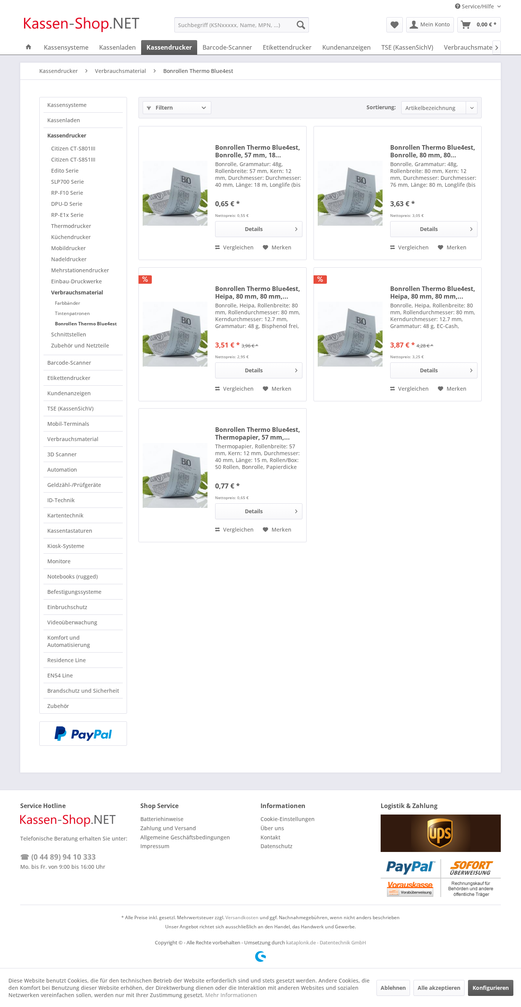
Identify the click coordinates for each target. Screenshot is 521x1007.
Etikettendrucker (68, 377)
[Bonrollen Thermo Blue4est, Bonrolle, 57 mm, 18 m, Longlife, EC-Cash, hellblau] (175, 193)
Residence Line (66, 660)
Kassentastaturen (69, 530)
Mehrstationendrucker (80, 270)
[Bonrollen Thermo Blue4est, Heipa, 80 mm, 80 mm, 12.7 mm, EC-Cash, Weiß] (350, 334)
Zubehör (58, 706)
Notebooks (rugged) (72, 576)
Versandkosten (242, 917)
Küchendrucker (71, 237)
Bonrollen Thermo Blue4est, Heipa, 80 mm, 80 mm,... (257, 292)
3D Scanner (62, 454)
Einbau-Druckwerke (76, 281)
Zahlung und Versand (168, 828)
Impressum (154, 846)
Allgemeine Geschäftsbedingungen (185, 837)
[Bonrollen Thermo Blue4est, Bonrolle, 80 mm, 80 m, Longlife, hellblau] (350, 193)
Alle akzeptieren (439, 987)
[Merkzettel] (394, 24)
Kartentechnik (65, 515)
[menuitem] (241, 24)
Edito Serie (65, 170)
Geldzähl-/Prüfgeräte (74, 484)
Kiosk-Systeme (65, 546)
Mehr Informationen (231, 995)
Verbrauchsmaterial (77, 292)
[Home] (28, 47)
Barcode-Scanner (69, 362)
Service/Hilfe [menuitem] (477, 6)
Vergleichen (238, 247)
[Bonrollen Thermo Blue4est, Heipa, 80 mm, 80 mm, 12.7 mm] (175, 334)
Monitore (59, 561)
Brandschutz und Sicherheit (83, 690)
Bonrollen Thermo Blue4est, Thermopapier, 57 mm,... (257, 433)
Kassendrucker (66, 135)
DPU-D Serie (66, 203)
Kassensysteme (67, 104)
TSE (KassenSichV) (70, 408)
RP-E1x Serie (67, 214)
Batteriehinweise (161, 819)
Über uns (272, 828)
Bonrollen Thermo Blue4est (86, 323)
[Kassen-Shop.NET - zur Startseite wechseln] (81, 26)
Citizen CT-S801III (73, 148)
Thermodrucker (71, 226)
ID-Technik (61, 500)
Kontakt (270, 837)
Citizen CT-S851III (73, 159)
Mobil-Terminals (68, 423)
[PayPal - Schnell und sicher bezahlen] (83, 733)
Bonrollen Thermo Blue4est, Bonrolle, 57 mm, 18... (257, 151)
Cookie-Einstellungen (287, 819)
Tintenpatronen (72, 313)
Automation (62, 469)
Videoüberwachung (72, 622)
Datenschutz (276, 846)
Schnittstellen (68, 334)
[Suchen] (301, 24)
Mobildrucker (68, 248)
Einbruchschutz (67, 607)
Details (254, 229)
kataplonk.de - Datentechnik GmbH (326, 942)
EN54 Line (60, 675)
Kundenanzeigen (69, 393)
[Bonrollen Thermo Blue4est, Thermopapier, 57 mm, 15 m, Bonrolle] (175, 475)
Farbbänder (67, 303)
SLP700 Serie (67, 181)
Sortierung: (381, 107)
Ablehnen (393, 987)
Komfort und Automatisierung (68, 641)
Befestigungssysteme (74, 591)
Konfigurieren (491, 987)
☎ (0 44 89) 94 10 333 (58, 857)
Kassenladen (63, 120)
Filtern (163, 107)
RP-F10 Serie (67, 192)
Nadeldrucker (69, 259)
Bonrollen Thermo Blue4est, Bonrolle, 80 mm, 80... (432, 151)
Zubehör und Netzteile (80, 345)
